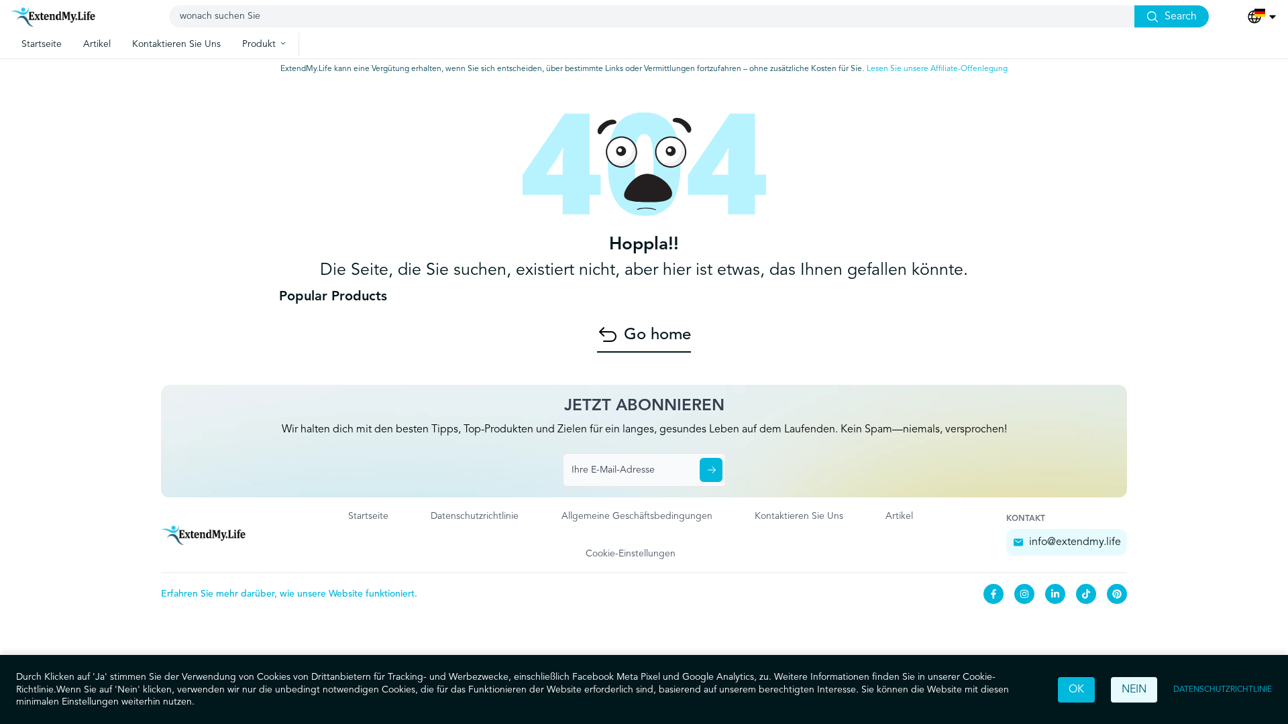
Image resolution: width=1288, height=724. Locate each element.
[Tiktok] (1086, 594)
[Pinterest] (1117, 594)
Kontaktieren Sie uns (799, 516)
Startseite (368, 516)
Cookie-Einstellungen (631, 553)
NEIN (1134, 689)
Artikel (899, 516)
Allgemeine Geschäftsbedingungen (636, 516)
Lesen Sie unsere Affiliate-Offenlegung (937, 69)
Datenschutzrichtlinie (1222, 690)
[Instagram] (1024, 594)
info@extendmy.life (1075, 542)
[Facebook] (993, 594)
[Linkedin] (1055, 594)
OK (1076, 689)
